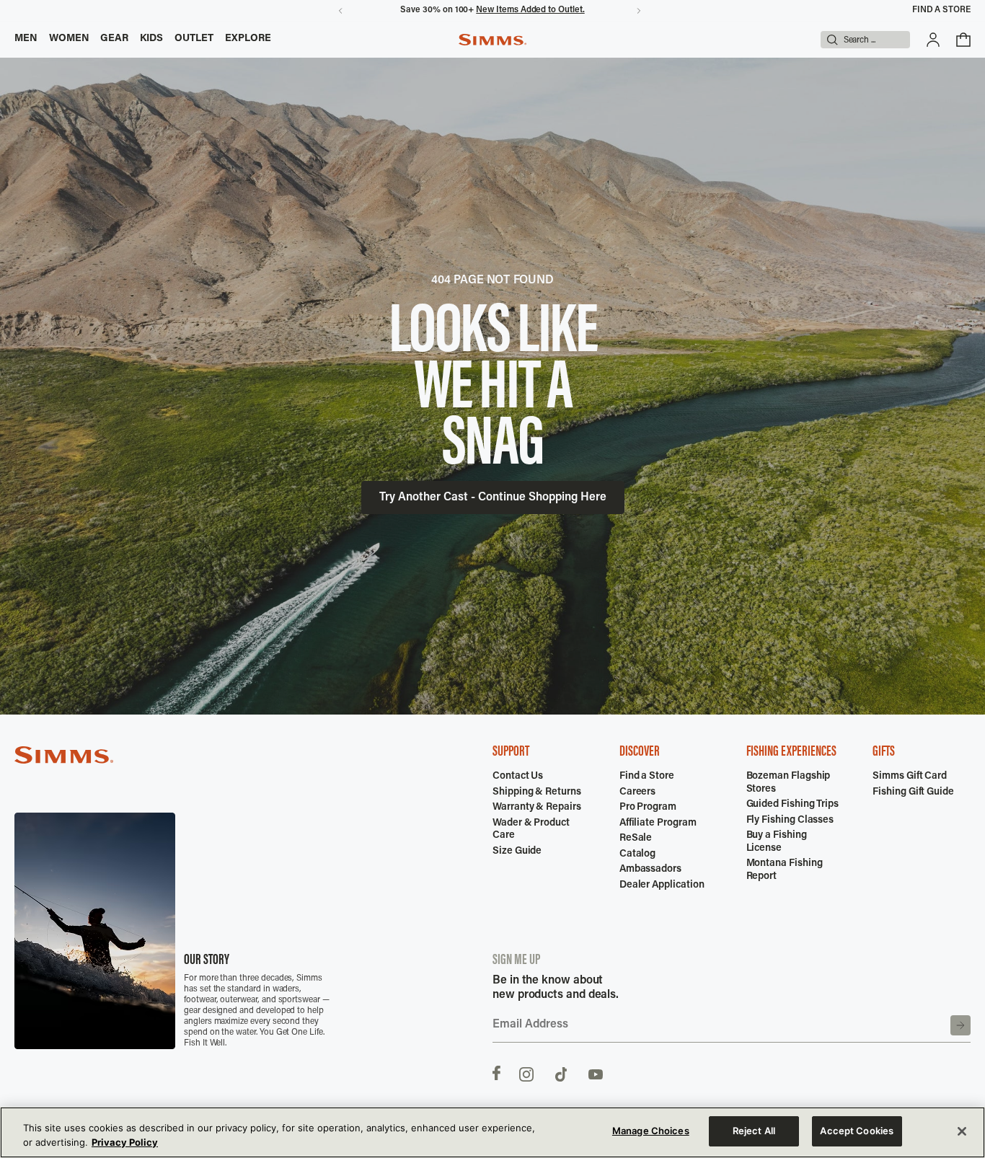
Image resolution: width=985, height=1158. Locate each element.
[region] (492, 1132)
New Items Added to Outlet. (530, 10)
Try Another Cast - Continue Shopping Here (492, 497)
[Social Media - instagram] (526, 1073)
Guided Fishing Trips (792, 805)
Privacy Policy (125, 1142)
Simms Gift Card (910, 777)
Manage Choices (650, 1130)
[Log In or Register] (933, 40)
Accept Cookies (856, 1130)
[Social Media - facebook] (496, 1073)
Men (25, 39)
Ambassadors (650, 870)
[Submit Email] (960, 1025)
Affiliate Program (658, 823)
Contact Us (517, 777)
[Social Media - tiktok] (561, 1073)
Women (69, 39)
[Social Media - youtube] (595, 1073)
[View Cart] (963, 39)
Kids (151, 39)
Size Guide (517, 852)
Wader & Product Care (531, 829)
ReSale (636, 839)
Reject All (754, 1130)
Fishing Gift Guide (913, 792)
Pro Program (647, 808)
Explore (248, 39)
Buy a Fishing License (776, 842)
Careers (637, 792)
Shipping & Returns (536, 792)
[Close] (962, 1131)
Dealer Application (661, 885)
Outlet (194, 39)
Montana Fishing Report (784, 870)
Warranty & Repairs (536, 808)
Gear (114, 39)
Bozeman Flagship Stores (788, 783)
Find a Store (941, 10)
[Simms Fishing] (492, 39)
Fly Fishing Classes (790, 821)
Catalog (637, 854)
